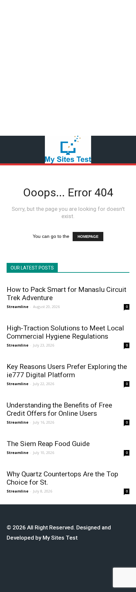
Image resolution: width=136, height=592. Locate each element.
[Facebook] (38, 562)
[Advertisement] (68, 68)
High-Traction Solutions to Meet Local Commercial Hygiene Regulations (65, 332)
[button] (126, 149)
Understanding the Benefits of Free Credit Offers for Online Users (59, 409)
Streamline (17, 306)
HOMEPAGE (88, 237)
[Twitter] (79, 562)
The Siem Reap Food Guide (48, 444)
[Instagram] (48, 562)
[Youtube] (99, 562)
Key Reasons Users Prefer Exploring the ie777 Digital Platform (67, 371)
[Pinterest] (69, 562)
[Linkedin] (58, 562)
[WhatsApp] (89, 562)
